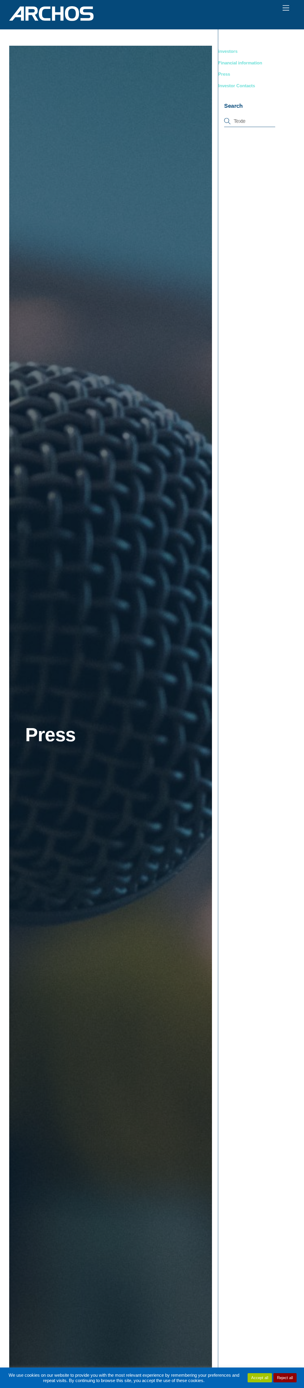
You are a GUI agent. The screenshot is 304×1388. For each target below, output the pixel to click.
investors (228, 51)
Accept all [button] (259, 1378)
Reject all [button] (285, 1378)
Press (224, 74)
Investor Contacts (236, 85)
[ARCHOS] (51, 19)
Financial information (240, 62)
